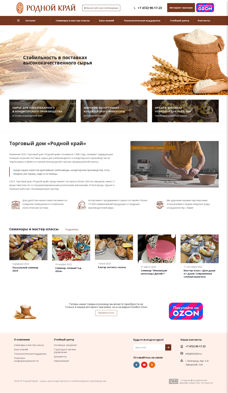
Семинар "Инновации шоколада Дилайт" (154, 272)
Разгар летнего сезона (112, 267)
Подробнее (71, 229)
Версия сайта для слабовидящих (102, 8)
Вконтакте (136, 365)
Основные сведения (65, 345)
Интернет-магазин (181, 7)
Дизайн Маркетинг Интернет (173, 381)
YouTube (144, 365)
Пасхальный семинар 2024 (25, 269)
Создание (185, 380)
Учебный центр (64, 339)
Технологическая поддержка (30, 353)
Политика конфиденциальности (26, 359)
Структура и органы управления (65, 351)
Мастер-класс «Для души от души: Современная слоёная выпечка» (199, 273)
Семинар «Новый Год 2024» (68, 269)
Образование (61, 360)
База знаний (21, 349)
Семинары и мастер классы (29, 345)
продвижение (200, 380)
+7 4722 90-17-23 (150, 8)
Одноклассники (152, 365)
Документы (60, 356)
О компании (22, 339)
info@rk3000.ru (194, 353)
